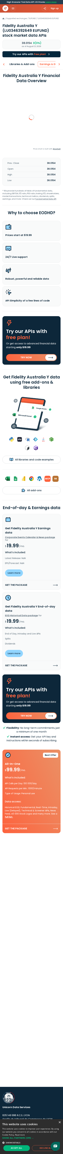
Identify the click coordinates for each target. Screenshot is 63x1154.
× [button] (59, 1122)
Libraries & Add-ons (22, 64)
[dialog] (31, 1136)
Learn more (50, 2)
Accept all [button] (16, 1148)
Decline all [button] (46, 1148)
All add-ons (34, 490)
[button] (31, 1137)
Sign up (55, 8)
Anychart (57, 149)
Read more (20, 1135)
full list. (9, 816)
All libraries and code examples (34, 459)
